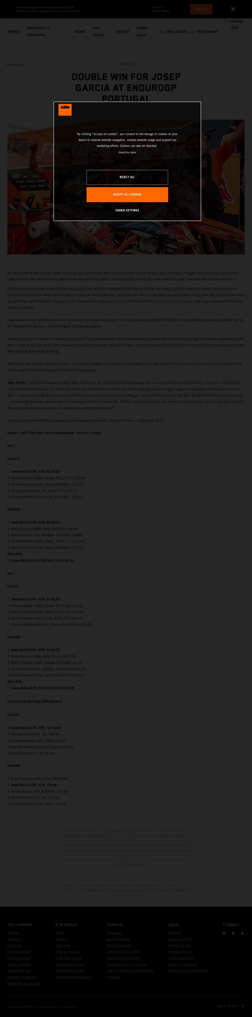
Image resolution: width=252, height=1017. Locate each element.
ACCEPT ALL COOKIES (127, 195)
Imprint (133, 152)
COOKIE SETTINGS (127, 210)
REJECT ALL (127, 177)
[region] (127, 161)
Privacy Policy (124, 152)
